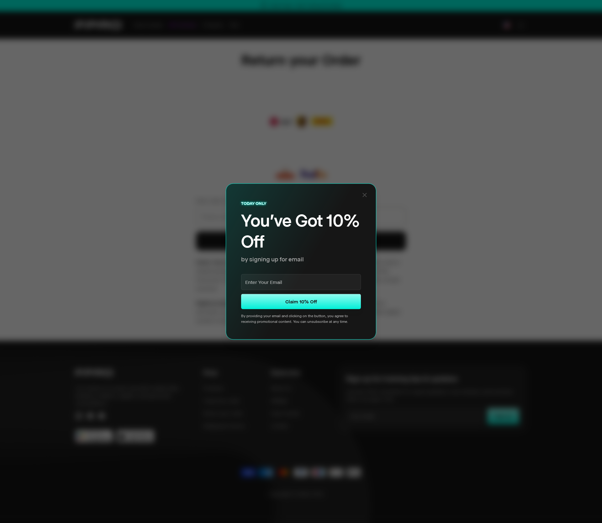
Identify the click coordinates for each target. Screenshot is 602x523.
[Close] (364, 195)
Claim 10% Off (301, 302)
